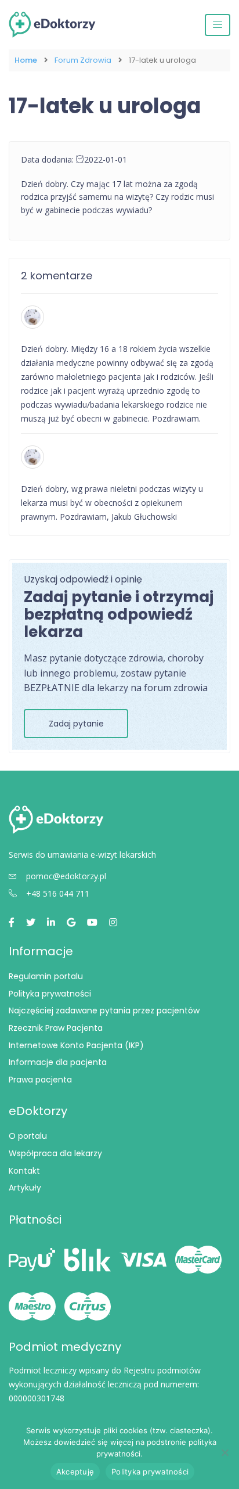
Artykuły (25, 1187)
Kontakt (24, 1171)
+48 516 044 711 (57, 893)
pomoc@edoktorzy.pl (66, 876)
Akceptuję (75, 1471)
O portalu (28, 1136)
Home (26, 60)
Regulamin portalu (46, 976)
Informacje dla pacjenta (58, 1062)
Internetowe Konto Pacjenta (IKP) (76, 1045)
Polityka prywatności (50, 993)
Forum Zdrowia (83, 60)
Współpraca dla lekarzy (55, 1153)
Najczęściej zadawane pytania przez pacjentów (104, 1010)
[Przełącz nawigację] (217, 25)
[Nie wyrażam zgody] (224, 1452)
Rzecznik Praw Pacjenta (56, 1028)
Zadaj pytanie (76, 723)
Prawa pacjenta (40, 1079)
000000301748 (36, 1398)
